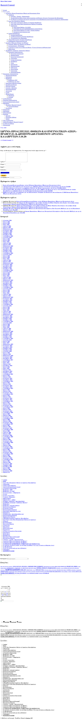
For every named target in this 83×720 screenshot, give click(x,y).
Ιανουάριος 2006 (7, 435)
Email (2, 167)
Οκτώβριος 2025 (7, 234)
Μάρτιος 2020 (7, 330)
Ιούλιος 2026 (6, 222)
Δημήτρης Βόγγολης (8, 208)
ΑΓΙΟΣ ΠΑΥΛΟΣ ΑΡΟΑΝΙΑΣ (20, 566)
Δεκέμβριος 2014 (7, 380)
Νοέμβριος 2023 (7, 267)
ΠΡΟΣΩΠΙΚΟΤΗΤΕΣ (56, 571)
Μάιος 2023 (6, 276)
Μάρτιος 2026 (7, 227)
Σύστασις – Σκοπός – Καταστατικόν (13, 539)
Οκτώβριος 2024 (7, 251)
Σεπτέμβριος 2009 (8, 412)
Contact (5, 480)
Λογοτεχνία (6, 525)
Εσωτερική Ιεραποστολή (10, 515)
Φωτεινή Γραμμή (8, 5)
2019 (1, 566)
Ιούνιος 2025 (6, 240)
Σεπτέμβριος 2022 (8, 287)
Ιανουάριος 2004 (7, 446)
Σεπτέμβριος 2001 (8, 459)
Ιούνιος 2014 (6, 382)
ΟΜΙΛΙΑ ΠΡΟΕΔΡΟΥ (18, 571)
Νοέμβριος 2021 (7, 301)
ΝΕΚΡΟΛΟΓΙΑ (4, 571)
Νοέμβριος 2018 (7, 348)
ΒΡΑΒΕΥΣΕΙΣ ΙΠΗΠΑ (72, 566)
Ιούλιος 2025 (6, 239)
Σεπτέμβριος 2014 (8, 381)
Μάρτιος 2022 (7, 296)
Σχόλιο (3, 161)
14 (7, 593)
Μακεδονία (6, 527)
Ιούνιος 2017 (6, 361)
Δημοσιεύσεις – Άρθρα (9, 500)
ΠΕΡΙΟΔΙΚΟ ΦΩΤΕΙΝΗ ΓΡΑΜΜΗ (41, 571)
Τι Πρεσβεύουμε (7, 547)
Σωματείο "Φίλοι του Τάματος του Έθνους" (15, 542)
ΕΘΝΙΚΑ (34, 568)
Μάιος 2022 (6, 293)
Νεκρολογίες (6, 529)
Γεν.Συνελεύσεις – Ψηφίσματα (11, 492)
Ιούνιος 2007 (6, 425)
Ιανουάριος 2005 (7, 441)
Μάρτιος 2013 (7, 391)
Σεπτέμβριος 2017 (8, 360)
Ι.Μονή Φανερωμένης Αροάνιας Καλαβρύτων (16, 518)
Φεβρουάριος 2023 (8, 280)
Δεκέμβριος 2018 (7, 347)
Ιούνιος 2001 (6, 461)
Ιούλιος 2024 (6, 256)
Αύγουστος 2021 (7, 306)
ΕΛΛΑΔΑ (62, 568)
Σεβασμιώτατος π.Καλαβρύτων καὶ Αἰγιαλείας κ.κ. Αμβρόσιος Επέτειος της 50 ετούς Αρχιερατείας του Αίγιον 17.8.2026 (36, 186)
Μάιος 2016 (6, 368)
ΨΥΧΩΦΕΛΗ (46, 573)
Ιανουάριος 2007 (7, 428)
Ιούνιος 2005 (6, 438)
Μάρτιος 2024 (7, 261)
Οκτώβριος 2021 (7, 303)
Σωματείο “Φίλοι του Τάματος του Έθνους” (15, 541)
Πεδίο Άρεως (6, 534)
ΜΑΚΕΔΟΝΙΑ (78, 570)
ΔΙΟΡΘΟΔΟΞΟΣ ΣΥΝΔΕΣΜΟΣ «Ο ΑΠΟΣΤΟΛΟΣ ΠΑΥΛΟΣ (20, 568)
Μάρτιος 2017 (7, 364)
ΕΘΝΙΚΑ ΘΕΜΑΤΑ (42, 568)
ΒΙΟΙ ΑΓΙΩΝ (57, 566)
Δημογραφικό (7, 498)
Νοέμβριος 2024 (7, 250)
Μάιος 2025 (6, 242)
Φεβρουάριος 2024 (8, 263)
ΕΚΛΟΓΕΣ (58, 568)
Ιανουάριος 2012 (7, 398)
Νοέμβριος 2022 (7, 284)
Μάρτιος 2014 (7, 384)
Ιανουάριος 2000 (7, 471)
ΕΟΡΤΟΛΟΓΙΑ (3, 570)
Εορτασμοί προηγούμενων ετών (12, 511)
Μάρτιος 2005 (7, 439)
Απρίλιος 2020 (7, 328)
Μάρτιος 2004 (7, 445)
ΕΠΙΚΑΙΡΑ (23, 570)
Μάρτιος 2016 (7, 370)
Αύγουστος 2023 (7, 271)
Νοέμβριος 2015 (7, 372)
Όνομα (3, 164)
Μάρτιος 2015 (7, 377)
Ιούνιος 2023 (6, 274)
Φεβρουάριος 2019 (8, 344)
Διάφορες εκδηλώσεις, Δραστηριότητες (14, 501)
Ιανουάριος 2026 (7, 230)
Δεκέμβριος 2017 (7, 358)
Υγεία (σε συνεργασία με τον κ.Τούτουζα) (14, 548)
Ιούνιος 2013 (6, 389)
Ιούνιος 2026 (6, 223)
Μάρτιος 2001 (7, 462)
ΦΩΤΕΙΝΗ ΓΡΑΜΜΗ (8, 551)
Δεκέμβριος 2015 (7, 371)
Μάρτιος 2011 (7, 404)
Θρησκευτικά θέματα (9, 517)
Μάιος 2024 (6, 259)
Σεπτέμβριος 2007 (8, 424)
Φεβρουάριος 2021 (8, 314)
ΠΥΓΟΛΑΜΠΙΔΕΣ (64, 571)
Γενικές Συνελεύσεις (9, 495)
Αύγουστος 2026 (7, 220)
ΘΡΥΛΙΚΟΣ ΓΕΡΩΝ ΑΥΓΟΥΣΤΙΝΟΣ (50, 570)
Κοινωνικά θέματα (8, 524)
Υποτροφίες (6, 549)
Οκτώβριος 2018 (7, 350)
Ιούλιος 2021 (6, 307)
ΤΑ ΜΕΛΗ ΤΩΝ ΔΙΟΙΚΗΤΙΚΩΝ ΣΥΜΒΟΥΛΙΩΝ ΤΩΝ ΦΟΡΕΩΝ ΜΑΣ (21, 544)
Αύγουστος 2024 (7, 254)
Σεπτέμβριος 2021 (8, 304)
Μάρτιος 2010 (7, 409)
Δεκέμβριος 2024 (7, 249)
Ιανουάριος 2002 (7, 458)
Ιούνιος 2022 (6, 291)
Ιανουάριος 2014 (7, 385)
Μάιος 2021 (6, 310)
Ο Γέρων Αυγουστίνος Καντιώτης (12, 531)
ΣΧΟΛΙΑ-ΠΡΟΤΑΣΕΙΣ (77, 571)
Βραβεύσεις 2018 (7, 490)
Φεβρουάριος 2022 (8, 297)
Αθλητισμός (6, 484)
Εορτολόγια (6, 512)
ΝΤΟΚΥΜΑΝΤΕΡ (11, 571)
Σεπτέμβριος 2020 (8, 321)
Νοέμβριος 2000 (7, 465)
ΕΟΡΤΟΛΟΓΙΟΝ (13, 569)
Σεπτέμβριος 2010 (8, 407)
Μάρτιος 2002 (7, 456)
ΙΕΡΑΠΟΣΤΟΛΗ (60, 570)
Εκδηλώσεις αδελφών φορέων (11, 505)
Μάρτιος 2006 (7, 434)
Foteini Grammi (7, 140)
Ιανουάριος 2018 (7, 357)
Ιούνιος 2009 (6, 414)
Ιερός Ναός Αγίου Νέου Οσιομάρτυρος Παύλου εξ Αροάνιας (19, 520)
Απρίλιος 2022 (7, 294)
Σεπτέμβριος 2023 (8, 270)
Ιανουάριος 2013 (7, 392)
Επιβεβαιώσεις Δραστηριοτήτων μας (13, 514)
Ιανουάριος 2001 (7, 463)
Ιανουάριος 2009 (7, 417)
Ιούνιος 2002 (6, 455)
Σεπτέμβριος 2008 (8, 418)
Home (4, 481)
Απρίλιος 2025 (7, 243)
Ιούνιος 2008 (6, 419)
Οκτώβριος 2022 (7, 286)
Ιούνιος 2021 (6, 308)
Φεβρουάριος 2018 (8, 355)
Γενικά (5, 494)
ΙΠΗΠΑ (65, 570)
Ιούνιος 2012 (6, 395)
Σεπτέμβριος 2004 (8, 442)
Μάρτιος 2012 (7, 397)
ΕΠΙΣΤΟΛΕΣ (30, 570)
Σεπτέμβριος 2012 (8, 394)
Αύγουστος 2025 (7, 237)
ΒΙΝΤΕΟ (53, 566)
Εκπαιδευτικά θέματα (9, 507)
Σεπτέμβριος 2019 (8, 338)
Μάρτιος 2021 (7, 313)
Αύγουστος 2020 (7, 323)
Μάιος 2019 (6, 343)
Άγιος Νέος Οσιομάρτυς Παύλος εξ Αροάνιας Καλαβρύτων (19, 483)
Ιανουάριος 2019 (7, 345)
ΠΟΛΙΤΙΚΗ (49, 571)
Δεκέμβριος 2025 (7, 232)
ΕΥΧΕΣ (34, 570)
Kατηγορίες (4, 558)
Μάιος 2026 (6, 224)
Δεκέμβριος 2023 (7, 266)
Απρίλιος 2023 (7, 277)
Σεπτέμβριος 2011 (8, 401)
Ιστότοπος (3, 170)
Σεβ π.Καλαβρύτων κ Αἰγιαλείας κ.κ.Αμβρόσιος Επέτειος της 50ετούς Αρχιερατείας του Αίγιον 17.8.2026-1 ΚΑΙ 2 (34, 188)
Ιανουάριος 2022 (7, 298)
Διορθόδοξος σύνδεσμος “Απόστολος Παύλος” (15, 502)
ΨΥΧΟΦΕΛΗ (41, 573)
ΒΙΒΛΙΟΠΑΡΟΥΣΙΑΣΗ (48, 566)
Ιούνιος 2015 (6, 375)
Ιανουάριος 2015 (7, 378)
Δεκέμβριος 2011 (7, 399)
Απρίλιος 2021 (7, 311)
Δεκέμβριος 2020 (7, 317)
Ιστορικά (5, 521)
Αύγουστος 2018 (7, 351)
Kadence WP (29, 718)
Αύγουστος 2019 (7, 340)
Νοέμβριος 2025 (7, 233)
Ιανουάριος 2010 (7, 411)
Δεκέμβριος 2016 (7, 365)
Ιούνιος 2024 (6, 257)
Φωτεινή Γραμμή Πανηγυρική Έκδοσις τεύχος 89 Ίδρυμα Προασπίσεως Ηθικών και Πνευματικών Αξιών (32, 185)
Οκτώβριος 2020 (7, 320)
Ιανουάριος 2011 (7, 405)
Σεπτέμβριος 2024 (8, 253)
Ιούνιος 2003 (6, 449)
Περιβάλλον (6, 535)
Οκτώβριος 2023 (7, 269)
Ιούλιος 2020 (6, 324)
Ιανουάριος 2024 (7, 264)
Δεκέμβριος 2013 (7, 387)
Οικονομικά (6, 532)
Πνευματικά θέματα (9, 538)
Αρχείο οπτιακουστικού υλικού (11, 487)
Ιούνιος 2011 (6, 402)
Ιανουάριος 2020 (7, 333)
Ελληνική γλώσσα (8, 508)
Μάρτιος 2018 (7, 354)
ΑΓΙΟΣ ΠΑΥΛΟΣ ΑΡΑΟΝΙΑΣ (7, 566)
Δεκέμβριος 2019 (7, 334)
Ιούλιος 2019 (6, 341)
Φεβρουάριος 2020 (8, 331)
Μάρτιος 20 (6, 472)
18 (2, 595)
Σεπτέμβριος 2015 (8, 374)
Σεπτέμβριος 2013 (8, 388)
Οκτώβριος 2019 (7, 337)
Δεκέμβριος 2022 (7, 283)
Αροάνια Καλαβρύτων (9, 485)
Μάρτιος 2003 (7, 451)
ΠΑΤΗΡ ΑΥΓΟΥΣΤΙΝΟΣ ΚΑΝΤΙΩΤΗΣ (29, 571)
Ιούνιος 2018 (6, 352)
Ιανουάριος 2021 (7, 315)
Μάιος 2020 (6, 327)
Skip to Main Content (6, 1)
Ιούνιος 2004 (6, 444)
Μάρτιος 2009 (7, 415)
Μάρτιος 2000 (7, 469)
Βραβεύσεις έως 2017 (9, 491)
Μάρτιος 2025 (7, 244)
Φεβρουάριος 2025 (8, 246)
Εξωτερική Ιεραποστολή (10, 510)
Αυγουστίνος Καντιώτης (10, 488)
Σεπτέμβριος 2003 (8, 448)
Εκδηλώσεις (6, 504)
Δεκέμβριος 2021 (7, 300)
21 (7, 595)
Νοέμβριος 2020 (7, 318)
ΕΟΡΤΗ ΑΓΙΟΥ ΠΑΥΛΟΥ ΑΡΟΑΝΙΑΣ (71, 568)
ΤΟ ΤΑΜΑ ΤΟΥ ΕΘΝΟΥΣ (21, 573)
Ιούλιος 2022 (6, 290)
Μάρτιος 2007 (7, 426)
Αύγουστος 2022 (7, 288)
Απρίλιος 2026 (7, 226)
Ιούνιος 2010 (6, 408)
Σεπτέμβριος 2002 (8, 454)
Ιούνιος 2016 (6, 367)
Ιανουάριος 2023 (7, 281)
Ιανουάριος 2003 (7, 452)
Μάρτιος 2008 (7, 421)
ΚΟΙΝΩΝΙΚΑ (73, 570)
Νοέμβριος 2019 (7, 335)
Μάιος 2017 (6, 362)
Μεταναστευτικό (8, 528)
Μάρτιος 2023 (7, 279)
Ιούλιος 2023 (6, 273)
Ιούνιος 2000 (6, 468)
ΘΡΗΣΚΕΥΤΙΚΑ (40, 570)
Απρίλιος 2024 (7, 260)
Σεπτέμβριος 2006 (8, 429)
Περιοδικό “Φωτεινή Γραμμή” (11, 537)
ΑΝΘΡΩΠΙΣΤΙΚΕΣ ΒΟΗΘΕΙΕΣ (35, 566)
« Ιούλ (2, 600)
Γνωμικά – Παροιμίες (9, 497)
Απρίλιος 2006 (7, 432)
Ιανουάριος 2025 (7, 247)
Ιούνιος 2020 (6, 325)
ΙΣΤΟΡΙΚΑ (68, 570)
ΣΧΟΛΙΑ (69, 571)
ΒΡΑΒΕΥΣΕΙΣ (63, 566)
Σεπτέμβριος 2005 (8, 436)
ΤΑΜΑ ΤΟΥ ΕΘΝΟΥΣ (8, 573)
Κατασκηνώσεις (7, 522)
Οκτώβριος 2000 (7, 466)
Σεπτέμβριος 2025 (8, 236)
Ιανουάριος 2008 (7, 422)
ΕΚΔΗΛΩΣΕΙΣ (52, 568)
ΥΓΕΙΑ (28, 573)
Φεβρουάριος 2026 (8, 229)
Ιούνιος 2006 (6, 431)
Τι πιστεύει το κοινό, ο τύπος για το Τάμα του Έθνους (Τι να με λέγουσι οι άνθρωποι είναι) (28, 545)
